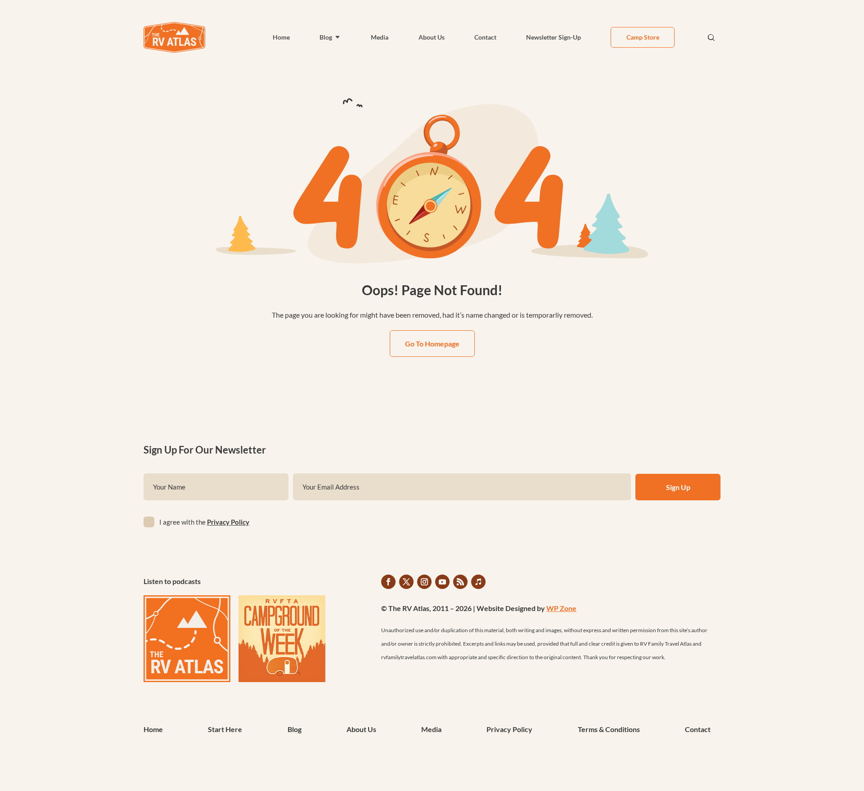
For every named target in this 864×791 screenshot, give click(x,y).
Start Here (225, 729)
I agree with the (204, 522)
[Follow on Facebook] (388, 582)
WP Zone (561, 608)
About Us (431, 37)
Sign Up (678, 487)
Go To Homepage (432, 343)
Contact (485, 37)
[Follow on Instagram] (424, 582)
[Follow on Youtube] (442, 582)
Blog (326, 37)
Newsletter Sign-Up (553, 37)
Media (379, 37)
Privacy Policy (228, 522)
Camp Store (642, 37)
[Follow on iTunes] (478, 582)
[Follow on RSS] (460, 582)
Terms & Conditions (609, 729)
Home (281, 37)
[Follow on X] (406, 582)
